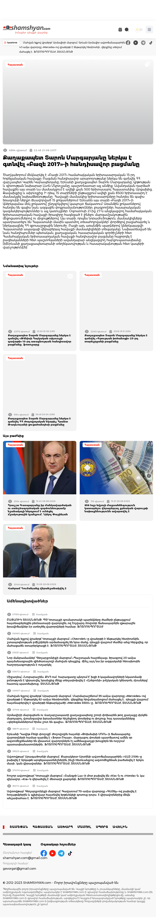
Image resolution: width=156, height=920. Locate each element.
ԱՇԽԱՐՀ (65, 827)
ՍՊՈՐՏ (102, 827)
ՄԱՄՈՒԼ (84, 827)
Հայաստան (15, 64)
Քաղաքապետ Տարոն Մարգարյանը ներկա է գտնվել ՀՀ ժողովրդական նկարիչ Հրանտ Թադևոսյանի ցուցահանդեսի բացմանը (39, 421)
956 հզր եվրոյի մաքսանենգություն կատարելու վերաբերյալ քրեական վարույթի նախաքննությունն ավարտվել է (116, 508)
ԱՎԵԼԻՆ (120, 827)
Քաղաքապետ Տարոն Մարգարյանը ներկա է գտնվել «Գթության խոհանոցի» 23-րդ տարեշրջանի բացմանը (116, 338)
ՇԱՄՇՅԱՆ (19, 827)
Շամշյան (42, 614)
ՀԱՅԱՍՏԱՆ (43, 827)
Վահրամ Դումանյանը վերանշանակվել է (37, 588)
